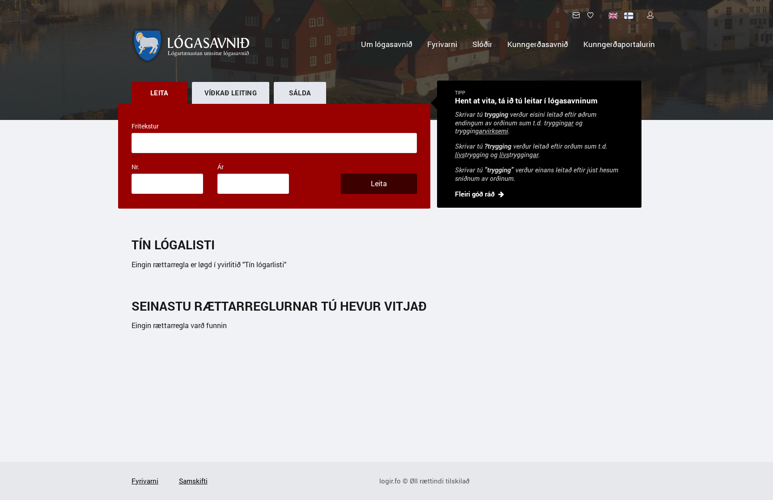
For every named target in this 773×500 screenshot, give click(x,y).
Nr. (136, 166)
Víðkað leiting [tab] (230, 92)
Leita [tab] (159, 92)
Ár (220, 166)
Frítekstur (145, 126)
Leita (379, 183)
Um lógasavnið (386, 44)
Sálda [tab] (300, 92)
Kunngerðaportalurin (619, 44)
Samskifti (193, 480)
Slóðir (482, 44)
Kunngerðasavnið (537, 44)
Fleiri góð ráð (475, 193)
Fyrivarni (442, 44)
